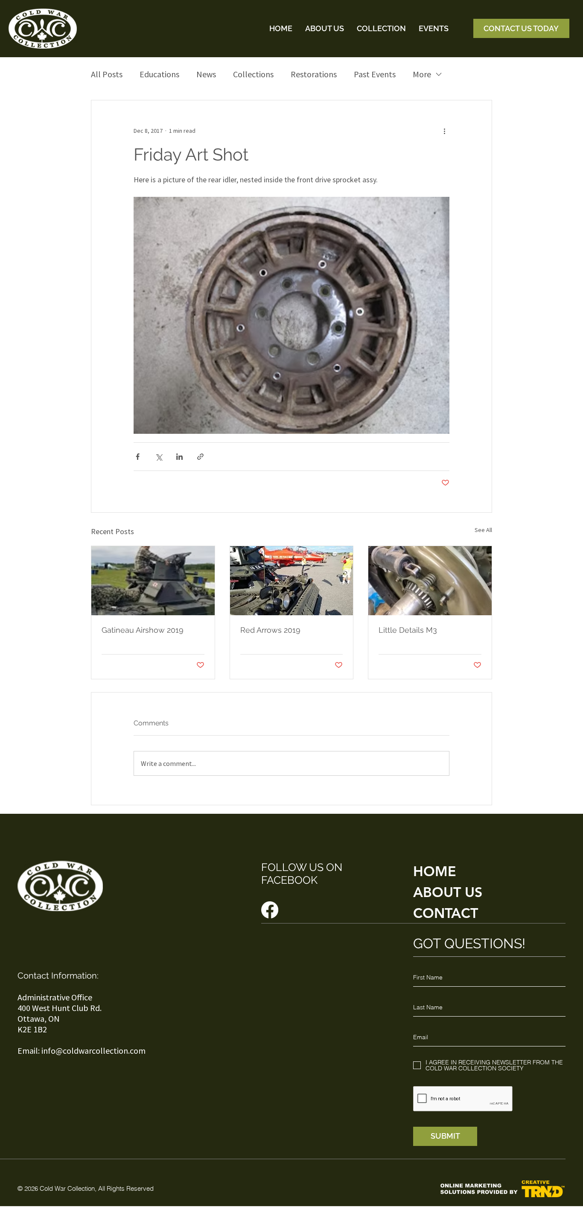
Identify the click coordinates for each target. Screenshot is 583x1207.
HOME (434, 871)
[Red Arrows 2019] (291, 580)
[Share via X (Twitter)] (158, 457)
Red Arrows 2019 (270, 629)
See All (483, 530)
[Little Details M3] (430, 580)
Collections (253, 74)
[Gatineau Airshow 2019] (153, 580)
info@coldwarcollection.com (93, 1050)
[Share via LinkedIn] (179, 457)
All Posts (106, 74)
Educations (159, 74)
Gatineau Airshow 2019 (143, 629)
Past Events (375, 74)
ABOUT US (447, 891)
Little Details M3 (408, 629)
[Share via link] (200, 457)
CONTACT (445, 912)
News (206, 74)
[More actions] (444, 131)
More (422, 74)
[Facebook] (269, 909)
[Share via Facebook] (138, 457)
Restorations (314, 74)
